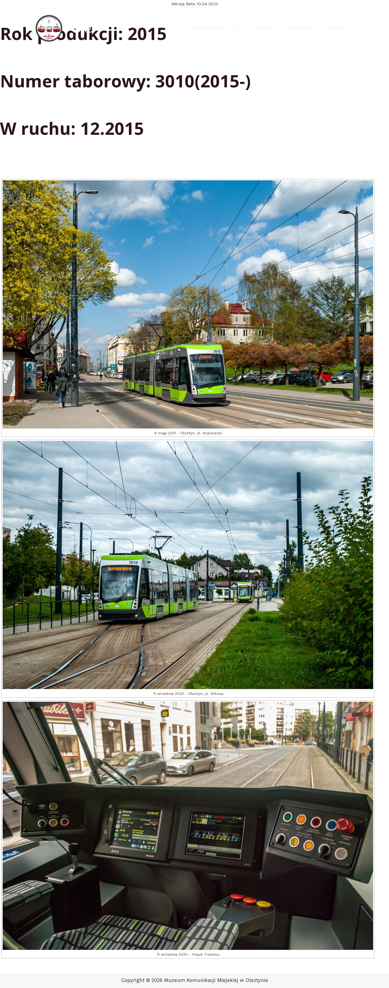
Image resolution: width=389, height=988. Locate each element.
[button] (274, 28)
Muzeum (262, 28)
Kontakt (339, 28)
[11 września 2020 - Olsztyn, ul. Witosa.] (188, 565)
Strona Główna (206, 28)
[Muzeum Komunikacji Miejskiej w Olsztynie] (49, 28)
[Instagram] (88, 28)
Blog (239, 28)
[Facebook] (76, 28)
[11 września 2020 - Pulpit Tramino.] (188, 826)
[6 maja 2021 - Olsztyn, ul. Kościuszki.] (188, 304)
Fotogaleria (300, 28)
